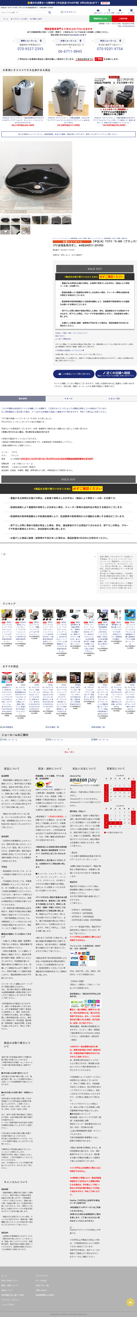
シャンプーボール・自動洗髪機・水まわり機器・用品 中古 (109, 238)
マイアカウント (42, 1276)
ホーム (5, 19)
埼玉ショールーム (108, 41)
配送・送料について (9, 1285)
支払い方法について (9, 1281)
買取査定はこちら (101, 19)
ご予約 (98, 59)
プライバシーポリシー (10, 1300)
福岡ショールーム (29, 41)
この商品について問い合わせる (76, 374)
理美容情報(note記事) (45, 1295)
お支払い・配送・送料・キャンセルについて (71, 333)
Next (68, 177)
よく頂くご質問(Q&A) (63, 339)
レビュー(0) (114, 399)
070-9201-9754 (110, 49)
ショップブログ (7, 1305)
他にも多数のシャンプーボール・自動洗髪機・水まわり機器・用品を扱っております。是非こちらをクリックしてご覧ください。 (68, 134)
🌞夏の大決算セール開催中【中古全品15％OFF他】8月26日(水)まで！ (68, 2)
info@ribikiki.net (75, 35)
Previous (4, 177)
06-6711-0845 (70, 51)
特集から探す (37, 19)
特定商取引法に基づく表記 (12, 1295)
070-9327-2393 (30, 49)
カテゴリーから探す (20, 19)
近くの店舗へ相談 (116, 374)
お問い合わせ (41, 1290)
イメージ (68, 399)
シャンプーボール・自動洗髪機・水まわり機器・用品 (74, 238)
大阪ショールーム (68, 41)
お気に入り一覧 (42, 1285)
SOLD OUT (95, 268)
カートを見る (41, 1281)
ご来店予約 (123, 19)
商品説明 (23, 399)
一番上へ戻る (68, 752)
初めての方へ (60, 336)
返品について (7, 1290)
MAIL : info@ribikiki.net (126, 26)
